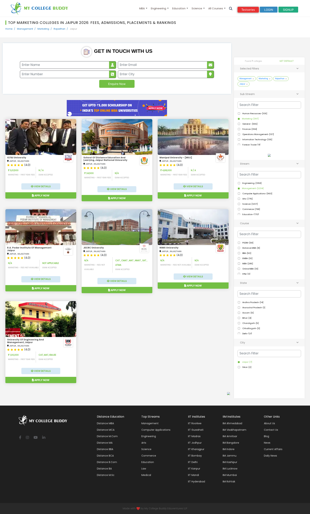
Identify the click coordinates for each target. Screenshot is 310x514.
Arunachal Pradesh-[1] (253, 307)
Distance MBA (105, 423)
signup (288, 9)
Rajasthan (59, 29)
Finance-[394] (249, 129)
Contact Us (271, 430)
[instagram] (27, 438)
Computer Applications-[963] (257, 193)
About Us (269, 423)
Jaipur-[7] (246, 362)
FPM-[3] (246, 274)
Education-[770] (250, 214)
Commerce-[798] (251, 209)
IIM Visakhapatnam (234, 430)
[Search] (231, 8)
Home (9, 29)
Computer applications (155, 430)
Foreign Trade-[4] (251, 144)
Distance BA (104, 468)
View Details (42, 186)
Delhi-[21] (247, 333)
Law (143, 468)
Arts (143, 443)
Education (178, 8)
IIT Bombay (195, 455)
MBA (142, 8)
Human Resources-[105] (254, 113)
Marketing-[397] (250, 118)
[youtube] (36, 438)
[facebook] (20, 438)
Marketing (43, 29)
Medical (146, 475)
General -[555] (249, 123)
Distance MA (104, 443)
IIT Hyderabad (196, 481)
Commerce (148, 455)
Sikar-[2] (246, 367)
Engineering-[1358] (252, 183)
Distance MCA (105, 430)
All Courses (215, 8)
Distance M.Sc (105, 475)
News (267, 443)
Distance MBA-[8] (251, 247)
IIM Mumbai (230, 475)
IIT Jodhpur (195, 443)
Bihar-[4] (246, 318)
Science (197, 8)
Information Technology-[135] (257, 139)
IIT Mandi (193, 475)
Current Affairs (273, 449)
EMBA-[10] (247, 258)
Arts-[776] (247, 198)
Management (25, 29)
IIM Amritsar (230, 436)
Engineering (158, 8)
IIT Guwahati (195, 430)
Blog (266, 436)
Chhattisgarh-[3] (251, 328)
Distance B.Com (107, 462)
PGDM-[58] (247, 242)
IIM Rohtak (229, 481)
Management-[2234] (252, 188)
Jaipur (242, 84)
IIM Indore (228, 449)
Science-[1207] (250, 204)
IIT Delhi (193, 462)
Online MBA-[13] (250, 268)
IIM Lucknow (230, 468)
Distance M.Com (107, 436)
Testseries (248, 10)
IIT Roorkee (194, 423)
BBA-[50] (246, 253)
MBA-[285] (247, 263)
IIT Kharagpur (196, 449)
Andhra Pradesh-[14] (252, 302)
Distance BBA (105, 449)
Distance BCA (105, 455)
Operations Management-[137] (258, 134)
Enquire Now (117, 84)
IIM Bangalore (231, 443)
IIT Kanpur (194, 468)
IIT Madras (194, 436)
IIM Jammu (229, 455)
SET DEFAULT (287, 61)
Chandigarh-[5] (250, 323)
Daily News (270, 455)
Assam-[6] (248, 312)
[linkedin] (43, 438)
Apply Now (42, 195)
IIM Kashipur (230, 462)
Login (268, 9)
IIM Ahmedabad (232, 423)
